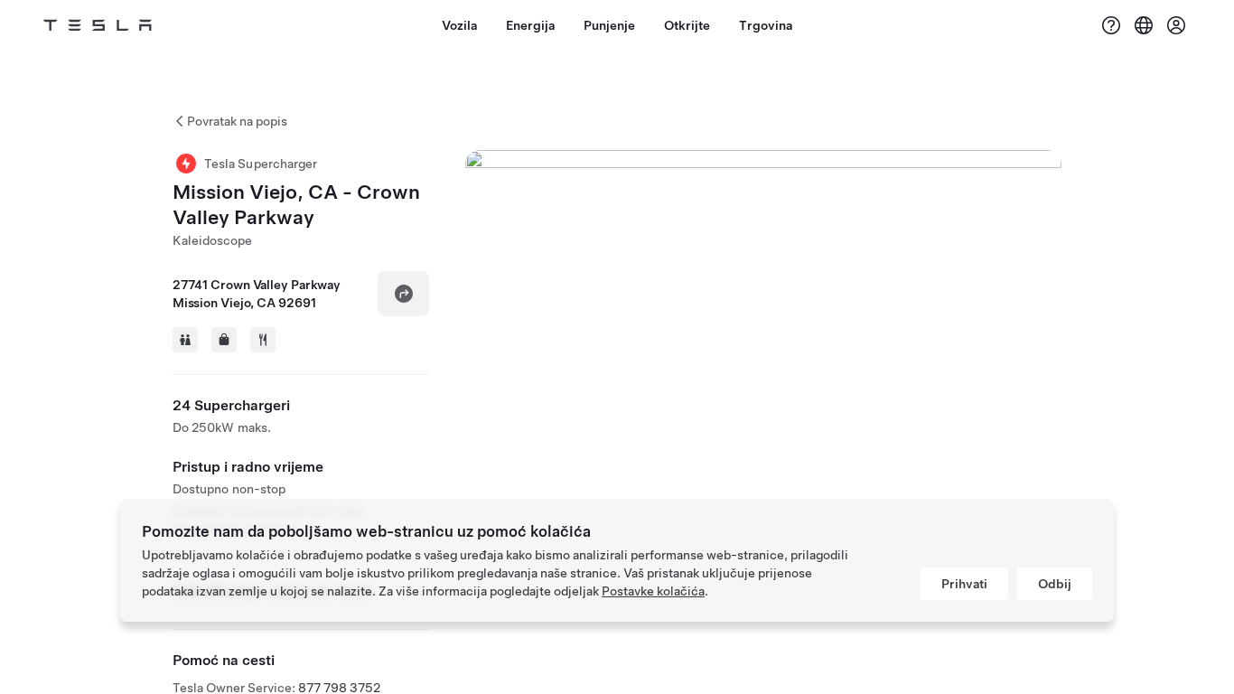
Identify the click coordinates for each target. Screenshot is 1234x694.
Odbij (1054, 584)
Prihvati (964, 584)
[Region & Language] (1143, 25)
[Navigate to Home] (97, 25)
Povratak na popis (237, 121)
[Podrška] (1111, 25)
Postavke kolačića (653, 591)
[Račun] (1176, 25)
